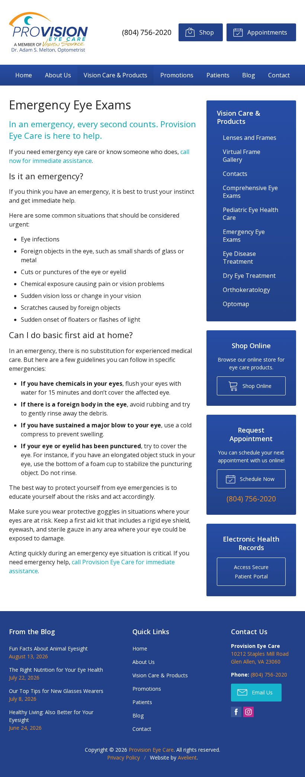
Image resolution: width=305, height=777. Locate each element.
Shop (206, 32)
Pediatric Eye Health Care (250, 214)
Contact (279, 75)
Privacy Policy (123, 757)
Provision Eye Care (151, 749)
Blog (248, 75)
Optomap (236, 304)
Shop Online (256, 385)
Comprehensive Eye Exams (250, 192)
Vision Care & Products (115, 75)
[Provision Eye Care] (48, 32)
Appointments (266, 32)
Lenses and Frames (249, 138)
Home (23, 75)
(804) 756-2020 (146, 32)
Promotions (176, 75)
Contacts (235, 174)
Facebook (236, 712)
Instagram (248, 712)
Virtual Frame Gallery (241, 156)
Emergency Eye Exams (244, 236)
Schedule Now (256, 478)
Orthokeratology (246, 290)
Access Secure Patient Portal (251, 572)
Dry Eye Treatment (249, 276)
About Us (58, 75)
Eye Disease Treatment (239, 258)
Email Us (261, 692)
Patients (217, 75)
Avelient (187, 757)
